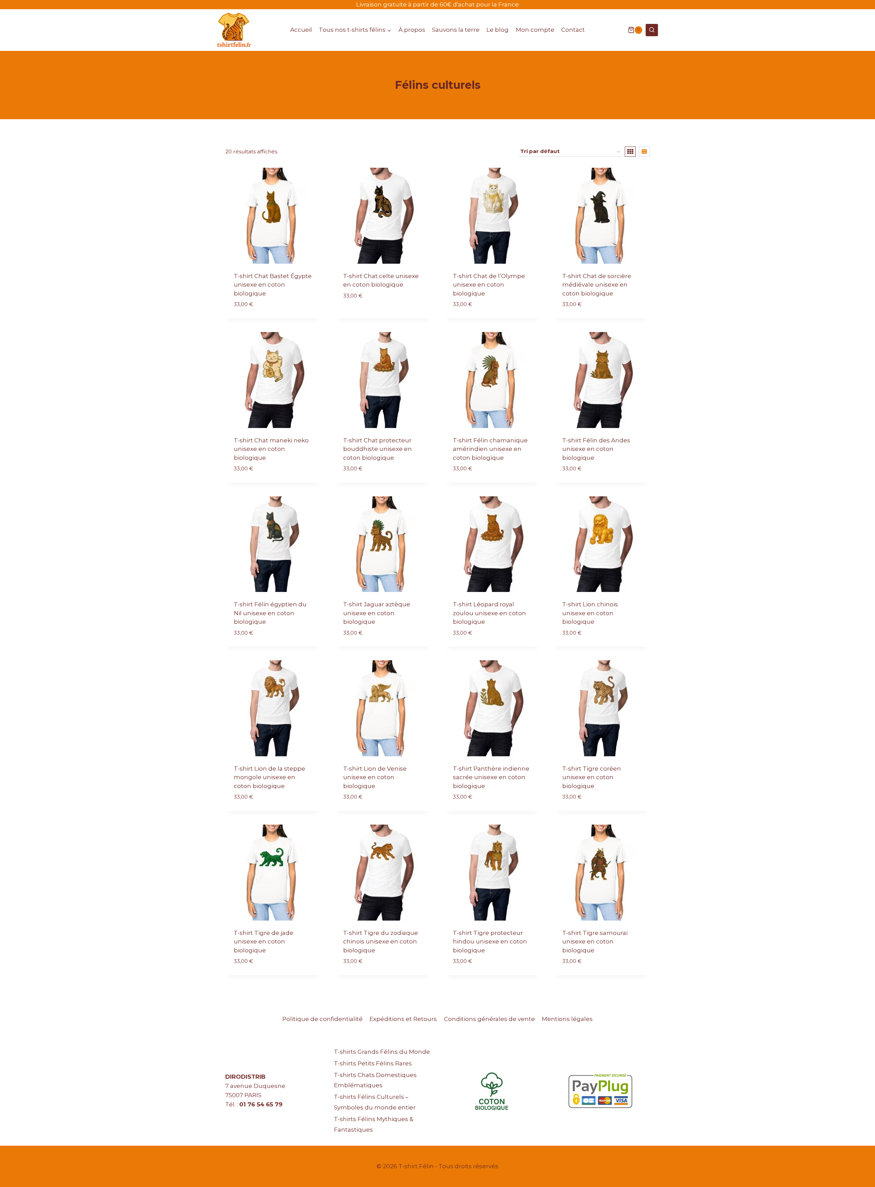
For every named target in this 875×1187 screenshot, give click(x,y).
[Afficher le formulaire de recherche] (652, 30)
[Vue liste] (644, 152)
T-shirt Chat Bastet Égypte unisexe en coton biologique (273, 285)
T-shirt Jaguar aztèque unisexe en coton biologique (376, 613)
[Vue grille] (630, 152)
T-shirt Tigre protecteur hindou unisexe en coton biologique (490, 941)
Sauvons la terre (456, 29)
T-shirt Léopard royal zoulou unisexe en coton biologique (489, 613)
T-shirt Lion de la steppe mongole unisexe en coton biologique (269, 777)
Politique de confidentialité (322, 1019)
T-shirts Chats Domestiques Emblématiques (375, 1080)
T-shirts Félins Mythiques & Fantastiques (373, 1124)
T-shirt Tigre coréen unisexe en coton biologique (591, 777)
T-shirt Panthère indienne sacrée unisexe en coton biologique (491, 777)
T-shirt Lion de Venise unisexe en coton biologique (375, 777)
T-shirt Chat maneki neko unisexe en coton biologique (271, 449)
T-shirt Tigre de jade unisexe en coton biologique (263, 941)
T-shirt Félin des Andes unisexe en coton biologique (596, 449)
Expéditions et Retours (403, 1019)
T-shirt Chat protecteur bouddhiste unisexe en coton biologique (377, 449)
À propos (412, 29)
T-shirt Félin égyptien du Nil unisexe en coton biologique (270, 613)
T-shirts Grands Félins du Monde (382, 1051)
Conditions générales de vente (489, 1019)
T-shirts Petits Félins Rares (373, 1063)
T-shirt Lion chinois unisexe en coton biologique (590, 613)
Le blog (497, 29)
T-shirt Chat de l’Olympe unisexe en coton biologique (489, 285)
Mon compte (535, 29)
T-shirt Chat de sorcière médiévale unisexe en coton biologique (596, 285)
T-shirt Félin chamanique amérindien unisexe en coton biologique (490, 449)
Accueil (301, 29)
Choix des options (371, 316)
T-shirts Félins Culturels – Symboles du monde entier (375, 1102)
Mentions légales (567, 1019)
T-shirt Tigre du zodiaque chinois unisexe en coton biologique (380, 941)
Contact (573, 29)
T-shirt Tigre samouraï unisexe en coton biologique (595, 941)
